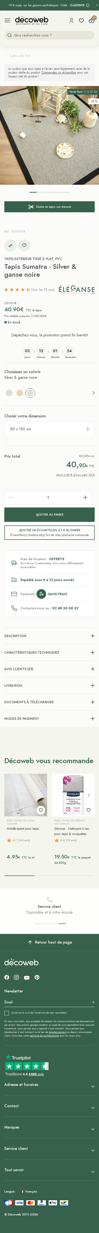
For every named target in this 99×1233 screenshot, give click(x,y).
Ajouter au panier (49, 515)
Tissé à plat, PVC (20, 56)
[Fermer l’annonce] (96, 5)
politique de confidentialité (44, 1035)
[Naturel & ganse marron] (20, 393)
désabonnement (57, 1032)
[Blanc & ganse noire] (9, 393)
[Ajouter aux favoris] (24, 246)
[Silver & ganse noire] (30, 393)
